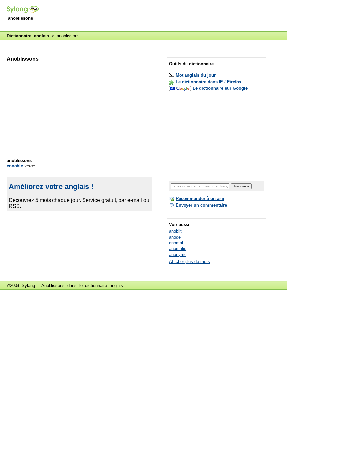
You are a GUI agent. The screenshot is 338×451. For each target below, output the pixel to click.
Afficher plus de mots (189, 261)
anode (175, 237)
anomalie (177, 248)
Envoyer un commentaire (201, 205)
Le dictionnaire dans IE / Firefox (208, 81)
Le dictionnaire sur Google (220, 88)
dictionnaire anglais (104, 285)
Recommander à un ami (200, 198)
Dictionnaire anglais (28, 35)
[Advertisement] (166, 16)
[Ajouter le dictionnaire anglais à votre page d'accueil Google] (181, 88)
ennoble (15, 165)
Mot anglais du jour (196, 75)
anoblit (175, 231)
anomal (176, 242)
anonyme (177, 254)
